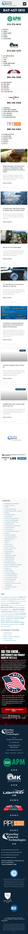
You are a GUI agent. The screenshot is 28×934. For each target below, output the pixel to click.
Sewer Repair (9, 570)
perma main (17, 607)
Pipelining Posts (9, 559)
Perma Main (8, 550)
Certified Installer (10, 514)
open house (15, 605)
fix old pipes (12, 599)
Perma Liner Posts (10, 548)
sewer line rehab (6, 616)
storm (12, 620)
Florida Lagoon (9, 524)
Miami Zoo (8, 540)
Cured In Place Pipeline (12, 520)
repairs (18, 611)
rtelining (17, 614)
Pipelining (8, 553)
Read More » (7, 183)
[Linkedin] (14, 770)
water (22, 624)
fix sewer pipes (20, 599)
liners (7, 601)
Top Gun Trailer (9, 572)
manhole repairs (5, 603)
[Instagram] (17, 800)
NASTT (7, 542)
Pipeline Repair (9, 551)
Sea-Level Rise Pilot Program (13, 564)
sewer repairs (6, 620)
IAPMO (7, 533)
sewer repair (19, 618)
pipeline (6, 609)
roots (2, 614)
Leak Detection (8, 633)
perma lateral (21, 605)
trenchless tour (16, 624)
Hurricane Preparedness (12, 531)
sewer (23, 614)
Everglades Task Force (11, 522)
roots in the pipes (8, 614)
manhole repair (22, 601)
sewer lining (16, 616)
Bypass (7, 513)
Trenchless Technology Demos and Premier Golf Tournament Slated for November (13, 325)
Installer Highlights (10, 535)
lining (10, 601)
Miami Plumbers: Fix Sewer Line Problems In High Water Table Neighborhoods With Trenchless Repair (14, 168)
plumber (9, 612)
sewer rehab (23, 616)
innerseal (3, 601)
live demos (16, 601)
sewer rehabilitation (7, 618)
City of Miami (8, 516)
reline (15, 612)
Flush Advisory (9, 529)
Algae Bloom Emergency (12, 503)
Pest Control (7, 635)
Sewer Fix (8, 568)
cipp (20, 597)
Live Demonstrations (11, 537)
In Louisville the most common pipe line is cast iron (13, 285)
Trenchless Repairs (10, 579)
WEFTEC (7, 588)
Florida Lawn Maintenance (12, 525)
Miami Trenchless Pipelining (12, 636)
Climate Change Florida (11, 518)
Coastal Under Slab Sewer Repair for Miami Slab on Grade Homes (14, 209)
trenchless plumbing (6, 624)
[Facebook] (12, 770)
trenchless (5, 622)
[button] (24, 3)
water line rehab (5, 626)
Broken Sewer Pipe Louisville (13, 511)
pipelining (17, 610)
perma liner (7, 607)
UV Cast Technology (11, 587)
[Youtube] (16, 770)
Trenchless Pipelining (11, 574)
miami (10, 605)
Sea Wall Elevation (10, 562)
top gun (17, 620)
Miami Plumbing (9, 538)
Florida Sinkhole (9, 527)
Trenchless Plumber (11, 575)
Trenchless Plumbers (11, 577)
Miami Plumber (8, 638)
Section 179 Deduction (11, 566)
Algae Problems (9, 505)
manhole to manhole (10, 604)
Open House (8, 544)
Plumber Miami (9, 561)
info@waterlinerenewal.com (15, 750)
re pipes (22, 611)
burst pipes (4, 597)
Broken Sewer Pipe (10, 509)
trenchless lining (16, 622)
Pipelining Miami (9, 557)
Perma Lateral (9, 546)
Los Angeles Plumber (10, 640)
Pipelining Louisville (10, 555)
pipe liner (10, 609)
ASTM (6, 507)
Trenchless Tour (9, 581)
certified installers (13, 597)
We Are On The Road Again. (12, 247)
